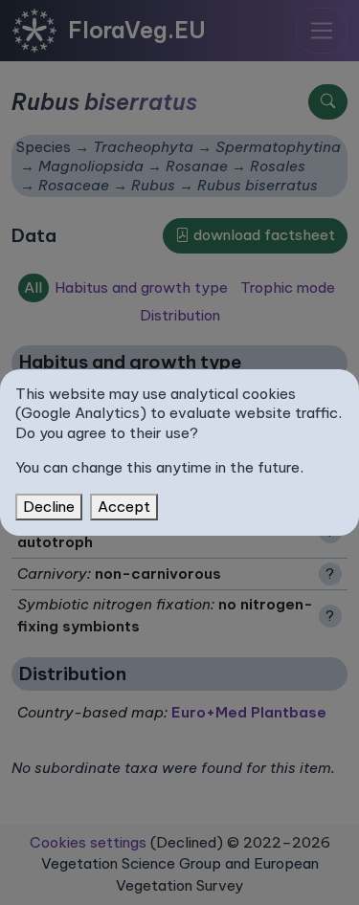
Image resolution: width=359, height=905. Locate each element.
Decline (49, 506)
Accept (124, 506)
